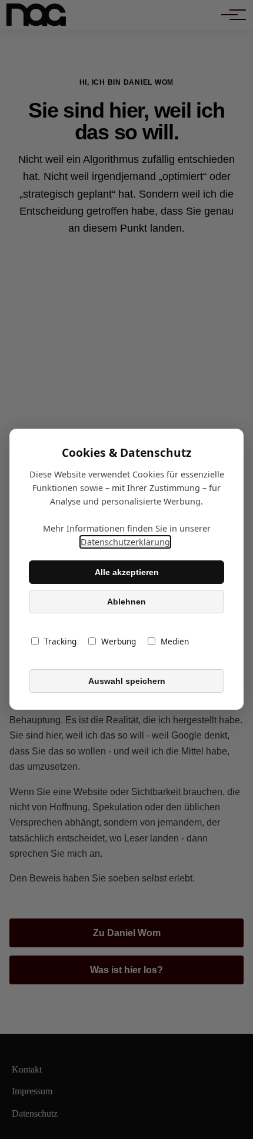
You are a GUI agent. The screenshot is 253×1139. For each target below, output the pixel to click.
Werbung (118, 641)
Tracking (60, 641)
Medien (175, 641)
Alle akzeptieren (127, 572)
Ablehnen (126, 601)
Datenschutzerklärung (125, 542)
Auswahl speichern (126, 681)
